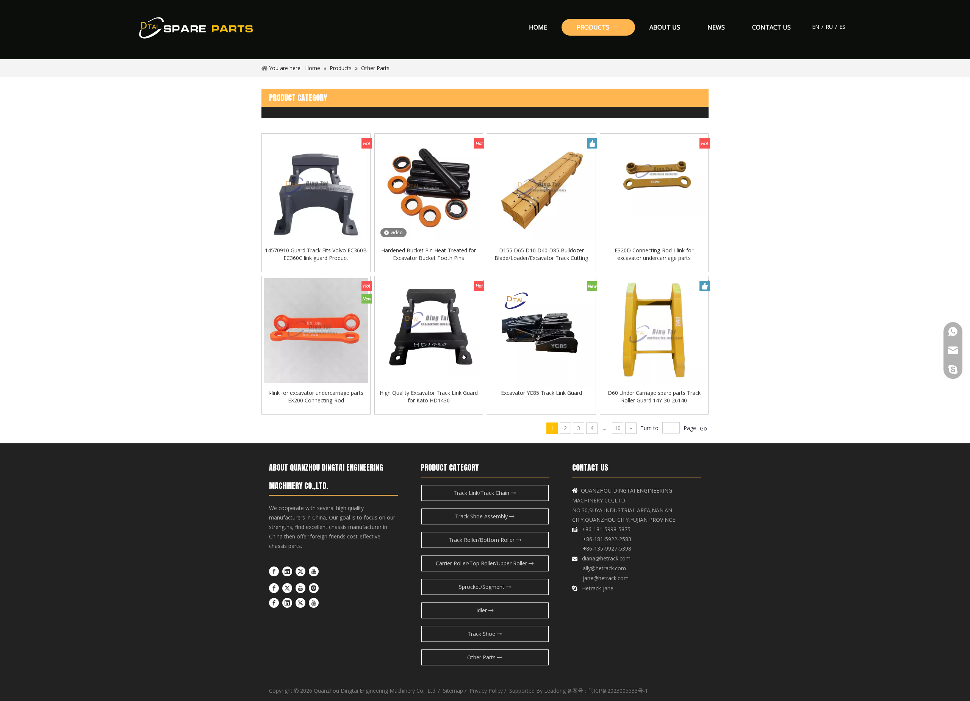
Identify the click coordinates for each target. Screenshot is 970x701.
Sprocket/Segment (482, 586)
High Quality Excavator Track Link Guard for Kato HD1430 (429, 396)
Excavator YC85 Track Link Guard (541, 392)
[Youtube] (314, 571)
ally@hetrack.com (604, 568)
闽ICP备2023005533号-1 (618, 690)
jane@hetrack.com (605, 578)
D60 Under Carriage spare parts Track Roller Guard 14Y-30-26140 (654, 396)
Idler (482, 610)
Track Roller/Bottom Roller (482, 539)
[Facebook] (274, 571)
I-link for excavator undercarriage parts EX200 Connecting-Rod (315, 396)
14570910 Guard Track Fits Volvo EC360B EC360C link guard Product (316, 254)
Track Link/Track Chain (482, 492)
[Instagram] (314, 588)
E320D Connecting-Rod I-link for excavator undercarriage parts (654, 254)
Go (703, 428)
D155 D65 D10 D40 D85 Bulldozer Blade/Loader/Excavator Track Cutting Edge (541, 254)
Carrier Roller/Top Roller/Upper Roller (482, 563)
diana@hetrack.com (606, 558)
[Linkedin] (287, 571)
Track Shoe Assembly (482, 516)
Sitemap (453, 690)
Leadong (555, 690)
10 (618, 428)
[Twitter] (300, 571)
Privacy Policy (485, 690)
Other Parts (482, 657)
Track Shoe (482, 633)
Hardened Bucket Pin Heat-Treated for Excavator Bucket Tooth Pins (428, 254)
